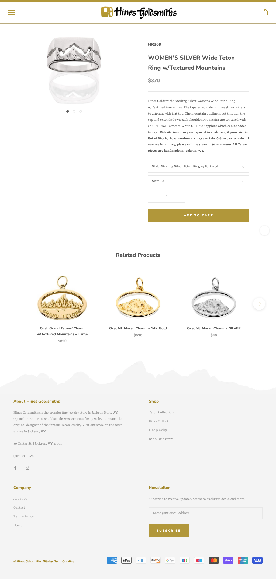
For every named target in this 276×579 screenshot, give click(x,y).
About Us (20, 499)
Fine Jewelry (158, 430)
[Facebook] (15, 468)
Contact (19, 508)
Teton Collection (161, 412)
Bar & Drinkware (161, 439)
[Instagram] (27, 468)
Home (17, 525)
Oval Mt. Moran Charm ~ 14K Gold (138, 328)
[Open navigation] (11, 12)
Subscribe (169, 530)
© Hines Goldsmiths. (27, 561)
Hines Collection (161, 421)
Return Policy (23, 516)
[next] (259, 304)
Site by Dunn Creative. (59, 561)
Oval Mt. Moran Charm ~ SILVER (214, 328)
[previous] (17, 304)
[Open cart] (265, 12)
